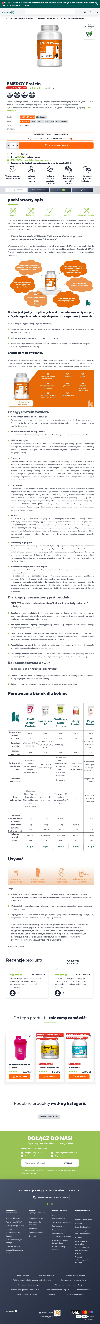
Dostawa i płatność (46, 1275)
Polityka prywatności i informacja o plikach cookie (32, 1280)
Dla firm (52, 1294)
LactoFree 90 (45, 722)
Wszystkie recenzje (73, 962)
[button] (89, 31)
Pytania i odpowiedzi (75, 1294)
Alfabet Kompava (83, 1290)
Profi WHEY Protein (30, 722)
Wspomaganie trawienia (84, 1220)
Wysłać (68, 1163)
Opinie (60, 190)
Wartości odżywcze (38, 190)
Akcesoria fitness (58, 1230)
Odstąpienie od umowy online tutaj (68, 1285)
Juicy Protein (76, 722)
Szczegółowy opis (16, 190)
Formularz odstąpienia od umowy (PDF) (25, 1290)
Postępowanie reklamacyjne (29, 1285)
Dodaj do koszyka (58, 145)
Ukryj (97, 4)
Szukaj (72, 11)
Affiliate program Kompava (26, 1294)
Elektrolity (33, 1236)
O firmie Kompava (22, 1275)
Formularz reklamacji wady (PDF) (58, 1290)
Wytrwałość (33, 1228)
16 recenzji (46, 88)
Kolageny (78, 1237)
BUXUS (52, 1317)
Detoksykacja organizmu (61, 1222)
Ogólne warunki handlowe (75, 1275)
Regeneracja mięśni (36, 1232)
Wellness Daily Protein (60, 722)
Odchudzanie (57, 1226)
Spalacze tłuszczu (13, 1246)
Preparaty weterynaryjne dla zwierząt (82, 1260)
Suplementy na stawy (83, 1216)
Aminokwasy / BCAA (14, 1222)
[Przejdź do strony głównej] (12, 12)
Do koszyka (21, 1077)
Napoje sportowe (36, 1218)
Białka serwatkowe (49, 1117)
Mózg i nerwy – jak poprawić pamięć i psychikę (82, 1250)
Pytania (83, 190)
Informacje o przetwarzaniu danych (73, 1280)
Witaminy (78, 1223)
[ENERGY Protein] (50, 46)
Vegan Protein (91, 722)
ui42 (57, 1317)
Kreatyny (9, 1236)
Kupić (30, 846)
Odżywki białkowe (13, 1218)
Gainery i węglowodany (15, 1226)
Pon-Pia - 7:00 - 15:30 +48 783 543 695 (53, 1197)
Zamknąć (91, 25)
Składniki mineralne (82, 1227)
